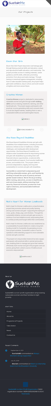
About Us (10, 316)
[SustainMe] (14, 3)
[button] (9, 39)
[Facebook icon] (22, 397)
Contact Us (11, 335)
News (9, 330)
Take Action (11, 326)
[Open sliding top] (48, 2)
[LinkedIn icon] (27, 397)
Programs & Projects (15, 321)
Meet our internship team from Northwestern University (28, 365)
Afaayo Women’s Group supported (24, 354)
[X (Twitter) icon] (24, 397)
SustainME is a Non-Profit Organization (23, 389)
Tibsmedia (25, 394)
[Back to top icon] (25, 384)
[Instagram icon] (29, 397)
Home (9, 311)
